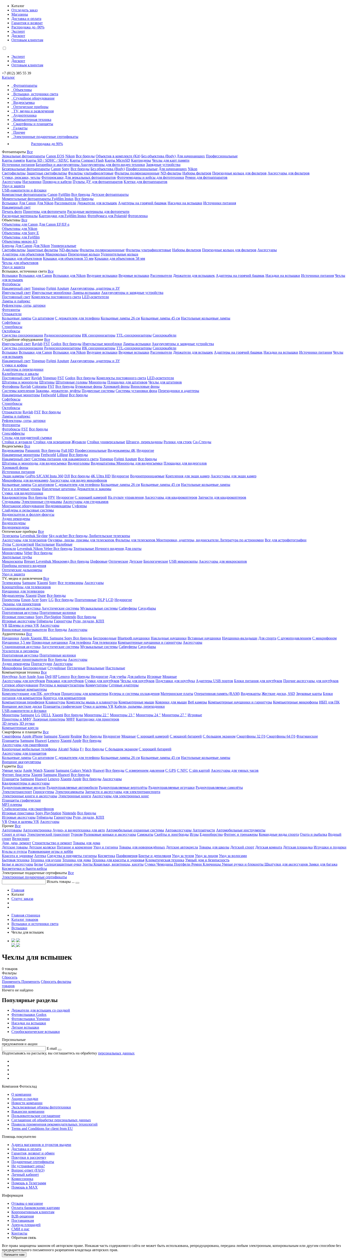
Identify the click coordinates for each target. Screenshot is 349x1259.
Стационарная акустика (21, 608)
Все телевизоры (70, 583)
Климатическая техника (164, 860)
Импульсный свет (16, 293)
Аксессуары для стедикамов (85, 502)
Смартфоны (11, 736)
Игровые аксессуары (19, 621)
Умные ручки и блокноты (243, 864)
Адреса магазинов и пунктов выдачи (41, 1145)
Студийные (56, 668)
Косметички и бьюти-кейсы (24, 869)
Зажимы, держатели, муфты (58, 391)
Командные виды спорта (279, 834)
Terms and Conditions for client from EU (42, 1129)
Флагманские (307, 736)
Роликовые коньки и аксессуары (110, 834)
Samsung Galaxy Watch (74, 770)
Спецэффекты (13, 433)
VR (4, 625)
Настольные (45, 544)
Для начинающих (191, 156)
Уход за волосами (233, 856)
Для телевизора (104, 642)
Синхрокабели (164, 335)
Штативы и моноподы (20, 382)
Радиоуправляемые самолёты (219, 787)
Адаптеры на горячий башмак (142, 203)
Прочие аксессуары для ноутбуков (311, 681)
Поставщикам (22, 1220)
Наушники (10, 638)
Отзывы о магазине (27, 1203)
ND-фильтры (170, 173)
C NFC (182, 770)
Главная (17, 890)
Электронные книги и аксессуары (29, 796)
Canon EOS (55, 156)
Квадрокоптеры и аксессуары (26, 783)
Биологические (155, 561)
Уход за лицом (206, 856)
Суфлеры (79, 506)
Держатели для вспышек (97, 203)
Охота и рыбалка (313, 834)
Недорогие (145, 450)
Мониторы (10, 715)
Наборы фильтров (196, 173)
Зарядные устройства (163, 165)
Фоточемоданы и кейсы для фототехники (150, 177)
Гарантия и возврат (27, 23)
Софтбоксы (11, 322)
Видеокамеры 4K (122, 450)
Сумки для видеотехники (22, 493)
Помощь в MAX (24, 1187)
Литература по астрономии (242, 540)
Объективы (22, 90)
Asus (40, 677)
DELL (46, 715)
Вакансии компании (27, 1111)
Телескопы (10, 536)
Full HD (67, 450)
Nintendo (69, 617)
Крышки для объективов (22, 258)
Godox (56, 344)
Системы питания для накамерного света (65, 459)
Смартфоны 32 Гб (250, 736)
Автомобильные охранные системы (135, 830)
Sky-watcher (59, 536)
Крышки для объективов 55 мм (68, 258)
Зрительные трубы (17, 557)
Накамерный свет (16, 207)
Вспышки (10, 203)
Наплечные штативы (59, 489)
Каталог (8, 77)
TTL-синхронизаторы (134, 335)
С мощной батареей (186, 736)
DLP (101, 600)
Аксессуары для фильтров (289, 173)
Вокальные (95, 668)
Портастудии (41, 664)
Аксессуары (11, 182)
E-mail (52, 1048)
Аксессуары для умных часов (235, 770)
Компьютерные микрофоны (295, 702)
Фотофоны (10, 386)
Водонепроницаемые (147, 476)
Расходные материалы (20, 216)
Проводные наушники (50, 642)
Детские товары (15, 847)
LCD (109, 600)
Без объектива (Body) (158, 156)
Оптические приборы (30, 107)
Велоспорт (20, 839)
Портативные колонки (57, 613)
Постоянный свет (16, 297)
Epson (26, 600)
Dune (42, 595)
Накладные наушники (169, 638)
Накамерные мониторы (21, 395)
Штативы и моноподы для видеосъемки (34, 463)
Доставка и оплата (26, 19)
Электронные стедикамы (41, 502)
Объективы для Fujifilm (21, 237)
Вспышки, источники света (35, 94)
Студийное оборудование (34, 98)
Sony (66, 169)
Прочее (19, 132)
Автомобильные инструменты (240, 830)
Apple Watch (32, 770)
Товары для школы (214, 847)
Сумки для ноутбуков (102, 681)
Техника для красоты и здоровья (118, 860)
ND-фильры (69, 250)
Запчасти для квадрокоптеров (222, 497)
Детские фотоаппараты (110, 194)
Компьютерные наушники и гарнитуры (150, 642)
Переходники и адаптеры (178, 391)
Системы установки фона (136, 391)
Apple (25, 638)
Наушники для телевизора (23, 591)
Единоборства (211, 834)
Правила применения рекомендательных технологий (54, 1124)
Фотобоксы (11, 284)
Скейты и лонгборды (171, 834)
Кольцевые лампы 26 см (120, 318)
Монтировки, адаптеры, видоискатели (188, 540)
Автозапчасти (204, 830)
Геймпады (45, 621)
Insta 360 (56, 476)
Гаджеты (20, 128)
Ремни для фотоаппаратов (206, 177)
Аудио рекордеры (16, 519)
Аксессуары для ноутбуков (23, 681)
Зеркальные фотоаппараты (23, 156)
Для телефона (80, 642)
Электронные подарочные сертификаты (45, 137)
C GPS (170, 770)
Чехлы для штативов (165, 382)
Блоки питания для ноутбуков (258, 681)
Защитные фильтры (42, 250)
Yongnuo (38, 288)
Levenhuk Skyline (34, 536)
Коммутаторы (96, 685)
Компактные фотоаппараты (24, 194)
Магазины (19, 14)
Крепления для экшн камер (187, 476)
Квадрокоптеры (14, 497)
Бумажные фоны (88, 386)
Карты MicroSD (117, 160)
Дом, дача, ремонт (16, 843)
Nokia (74, 749)
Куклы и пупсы (14, 851)
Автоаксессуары (178, 830)
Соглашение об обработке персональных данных (51, 1120)
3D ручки (27, 723)
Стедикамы (11, 502)
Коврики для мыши (171, 702)
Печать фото (12, 212)
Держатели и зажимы (94, 489)
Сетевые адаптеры (124, 685)
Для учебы (117, 677)
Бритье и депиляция (154, 856)
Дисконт (18, 36)
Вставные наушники (204, 638)
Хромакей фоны (116, 386)
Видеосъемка (24, 102)
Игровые (154, 677)
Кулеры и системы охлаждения (134, 694)
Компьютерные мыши (136, 702)
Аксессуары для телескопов (24, 540)
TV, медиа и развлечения (33, 111)
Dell (48, 677)
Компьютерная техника (32, 120)
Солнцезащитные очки (62, 864)
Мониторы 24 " (148, 715)
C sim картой (199, 770)
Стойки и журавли (17, 442)
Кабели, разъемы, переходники (139, 706)
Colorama (39, 386)
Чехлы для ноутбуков (137, 681)
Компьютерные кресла (20, 728)
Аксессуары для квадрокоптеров (171, 497)
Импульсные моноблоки (51, 293)
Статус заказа (22, 899)
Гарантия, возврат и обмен (33, 1153)
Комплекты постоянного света (56, 297)
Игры (194, 834)
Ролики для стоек (178, 442)
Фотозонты (11, 310)
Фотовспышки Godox (29, 1015)
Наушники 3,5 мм (16, 642)
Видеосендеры (14, 523)
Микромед (61, 561)
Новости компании (26, 1103)
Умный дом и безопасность (207, 860)
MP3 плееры (12, 805)
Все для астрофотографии (286, 540)
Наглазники (32, 182)
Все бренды (85, 156)
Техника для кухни (45, 860)
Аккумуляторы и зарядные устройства (132, 293)
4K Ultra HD (101, 476)
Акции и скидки (24, 1099)
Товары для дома (86, 843)
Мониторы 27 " (174, 715)
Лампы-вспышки (86, 293)
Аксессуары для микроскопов (223, 561)
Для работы (136, 677)
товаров (8, 986)
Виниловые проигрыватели (24, 630)
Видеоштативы (103, 463)
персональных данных (116, 1053)
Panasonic (32, 450)
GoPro (30, 476)
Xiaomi (42, 583)
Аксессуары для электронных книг (120, 796)
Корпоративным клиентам (32, 1212)
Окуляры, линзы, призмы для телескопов (81, 540)
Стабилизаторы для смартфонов (28, 809)
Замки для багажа (323, 864)
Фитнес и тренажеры (241, 834)
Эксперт (18, 31)
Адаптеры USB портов (214, 681)
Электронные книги (74, 796)
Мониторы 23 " (122, 715)
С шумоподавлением (294, 638)
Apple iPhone (32, 736)
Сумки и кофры (14, 365)
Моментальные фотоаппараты (27, 199)
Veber (48, 549)
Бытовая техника (15, 860)
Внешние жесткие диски (22, 706)
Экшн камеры (13, 476)
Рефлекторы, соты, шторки (24, 305)
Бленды (8, 246)
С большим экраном (219, 736)
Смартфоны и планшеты (33, 124)
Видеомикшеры (58, 506)
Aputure (63, 288)
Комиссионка (22, 1179)
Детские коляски (42, 847)
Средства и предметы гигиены (72, 856)
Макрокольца (56, 254)
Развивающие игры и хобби (50, 851)
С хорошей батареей (155, 749)
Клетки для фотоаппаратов (145, 182)
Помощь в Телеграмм (28, 1183)
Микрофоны (12, 668)
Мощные (169, 677)
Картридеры (141, 160)
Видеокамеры (13, 450)
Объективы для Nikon (19, 229)
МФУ (70, 719)
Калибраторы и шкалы (20, 374)
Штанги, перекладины (144, 442)
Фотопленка (138, 216)
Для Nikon (45, 203)
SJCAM (43, 476)
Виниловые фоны (145, 386)
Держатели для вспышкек (194, 276)
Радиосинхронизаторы (62, 335)
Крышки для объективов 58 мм (119, 258)
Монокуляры (12, 553)
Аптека (40, 856)
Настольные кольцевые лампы (205, 318)
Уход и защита (13, 186)
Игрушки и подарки (330, 847)
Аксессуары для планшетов (24, 753)
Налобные (64, 544)
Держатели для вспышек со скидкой (40, 1010)
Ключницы (212, 864)
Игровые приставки (18, 617)
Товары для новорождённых (142, 847)
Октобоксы (11, 331)
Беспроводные (105, 638)
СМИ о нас (20, 1229)
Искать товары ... (61, 882)
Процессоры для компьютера (84, 694)
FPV (51, 497)
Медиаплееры (13, 595)
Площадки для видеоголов (185, 463)
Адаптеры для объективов (23, 254)
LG (51, 600)
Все (30, 152)
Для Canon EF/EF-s (54, 224)
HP (54, 677)
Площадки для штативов (127, 382)
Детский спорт (242, 847)
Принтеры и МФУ (17, 719)
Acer (35, 600)
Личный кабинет (25, 1174)
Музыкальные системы (99, 608)
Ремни (197, 864)
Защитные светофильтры (47, 173)
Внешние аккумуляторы (21, 762)
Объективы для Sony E (20, 233)
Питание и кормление (74, 847)
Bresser (30, 561)
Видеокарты (251, 694)
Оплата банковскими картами (35, 1208)
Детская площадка (298, 847)
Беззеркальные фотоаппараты (26, 169)
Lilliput (62, 395)
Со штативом (43, 318)
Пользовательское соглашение (35, 1116)
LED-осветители (95, 297)
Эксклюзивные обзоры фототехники (41, 1107)
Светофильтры (14, 173)
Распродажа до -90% (27, 27)
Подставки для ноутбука (175, 681)
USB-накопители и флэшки (24, 190)
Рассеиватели (65, 203)
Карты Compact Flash (87, 160)
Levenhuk (25, 549)
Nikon (70, 156)
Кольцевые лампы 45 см (160, 318)
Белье (38, 864)
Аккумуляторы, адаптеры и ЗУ (95, 288)
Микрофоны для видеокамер (25, 480)
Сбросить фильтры (56, 982)
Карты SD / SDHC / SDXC (47, 160)
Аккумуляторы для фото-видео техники (112, 165)
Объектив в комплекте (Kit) (118, 156)
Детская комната (268, 847)
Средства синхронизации (22, 335)
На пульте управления (126, 497)
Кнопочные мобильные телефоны (29, 749)
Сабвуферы (128, 608)
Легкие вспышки (25, 1027)
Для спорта (267, 638)
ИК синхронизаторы (98, 335)
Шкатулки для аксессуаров (286, 864)
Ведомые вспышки (133, 276)
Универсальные (63, 246)
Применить (11, 982)
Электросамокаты (69, 792)
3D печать (10, 723)
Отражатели (12, 314)
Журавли (78, 442)
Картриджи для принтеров (97, 719)
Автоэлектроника (37, 830)
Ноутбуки (10, 677)
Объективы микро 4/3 (19, 241)
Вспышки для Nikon (69, 276)
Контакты (19, 1233)
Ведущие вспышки (102, 276)
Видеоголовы (79, 463)
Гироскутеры (43, 792)
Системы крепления (18, 391)
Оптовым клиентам (27, 40)
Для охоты (133, 549)
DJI (67, 476)
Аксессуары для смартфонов (25, 745)
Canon (56, 169)
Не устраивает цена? (28, 1166)
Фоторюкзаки (52, 177)
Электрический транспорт (48, 834)
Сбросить (9, 977)
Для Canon (27, 203)
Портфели (182, 864)
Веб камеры (197, 702)
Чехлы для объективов (20, 263)
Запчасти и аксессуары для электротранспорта (122, 792)
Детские (135, 561)
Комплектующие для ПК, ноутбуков (31, 694)
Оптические (118, 561)
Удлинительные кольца (119, 254)
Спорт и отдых (14, 834)
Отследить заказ (24, 10)
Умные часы (12, 770)
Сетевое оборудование (20, 685)
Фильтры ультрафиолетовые (90, 173)
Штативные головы (72, 382)
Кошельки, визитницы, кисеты (119, 864)
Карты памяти (13, 160)
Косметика (106, 856)
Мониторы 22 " (96, 715)
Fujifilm (64, 194)
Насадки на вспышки (185, 203)
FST (46, 344)
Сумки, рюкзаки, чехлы (21, 177)
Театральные (84, 549)
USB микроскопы (183, 561)
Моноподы (97, 382)
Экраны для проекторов (21, 604)
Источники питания (18, 165)
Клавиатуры (55, 702)
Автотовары (12, 830)
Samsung (29, 583)
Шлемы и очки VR (23, 625)
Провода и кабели (57, 182)
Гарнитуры (63, 621)
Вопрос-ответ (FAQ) (27, 1170)
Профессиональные (222, 156)
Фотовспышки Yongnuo (30, 1019)
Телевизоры (11, 583)
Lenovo (64, 677)
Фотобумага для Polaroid (107, 216)
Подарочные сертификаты (32, 1162)
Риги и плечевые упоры (21, 489)
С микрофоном (324, 638)
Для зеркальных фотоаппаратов (90, 177)
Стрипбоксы (12, 327)
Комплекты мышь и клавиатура (92, 702)
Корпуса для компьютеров (64, 698)
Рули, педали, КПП (88, 621)
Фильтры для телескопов (135, 540)
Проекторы (11, 600)
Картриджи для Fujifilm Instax (62, 216)
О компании (21, 1094)
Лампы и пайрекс (16, 301)
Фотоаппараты (25, 85)
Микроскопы (12, 561)
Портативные (86, 600)
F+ (82, 749)
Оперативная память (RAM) (217, 694)
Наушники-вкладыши (239, 638)
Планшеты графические (62, 706)
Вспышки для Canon (35, 276)
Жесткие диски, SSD (278, 694)
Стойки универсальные (106, 442)
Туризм (77, 834)
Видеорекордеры (15, 527)
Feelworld (48, 395)
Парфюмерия (126, 856)
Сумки (150, 864)
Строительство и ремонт (52, 843)
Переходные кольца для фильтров (239, 173)
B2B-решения (22, 1216)
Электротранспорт (17, 792)
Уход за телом (183, 856)
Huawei (41, 741)
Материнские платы (176, 694)
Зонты (88, 864)
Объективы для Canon (20, 224)
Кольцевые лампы (16, 318)
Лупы (6, 544)
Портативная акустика (20, 613)
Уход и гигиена (105, 847)
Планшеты (10, 741)
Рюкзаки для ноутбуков (65, 681)
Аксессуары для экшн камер (233, 476)
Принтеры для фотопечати (44, 212)
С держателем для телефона (77, 318)
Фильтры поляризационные (137, 173)
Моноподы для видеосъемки (139, 463)
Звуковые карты (309, 694)
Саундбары (147, 608)
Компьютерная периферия (23, 702)
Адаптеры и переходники (22, 369)
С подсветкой (23, 544)
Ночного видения (109, 549)
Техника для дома (76, 860)
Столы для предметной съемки (27, 438)
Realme (76, 736)
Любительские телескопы (109, 536)
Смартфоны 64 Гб (280, 736)
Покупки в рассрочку (28, 1157)
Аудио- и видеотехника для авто (78, 830)
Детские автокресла (182, 847)
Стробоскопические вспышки (35, 1032)
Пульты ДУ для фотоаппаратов (98, 182)
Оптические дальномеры (22, 570)
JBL (46, 638)
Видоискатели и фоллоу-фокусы (28, 514)
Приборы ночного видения (24, 566)
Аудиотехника (25, 115)
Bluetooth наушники (134, 638)
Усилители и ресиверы (20, 651)
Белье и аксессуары (17, 864)
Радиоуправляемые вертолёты (123, 787)
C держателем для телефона (77, 485)
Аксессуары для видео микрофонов (78, 480)
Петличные (76, 668)
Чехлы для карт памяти (170, 160)
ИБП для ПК (329, 702)
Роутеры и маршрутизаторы (62, 685)
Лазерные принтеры (49, 719)
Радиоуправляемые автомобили (72, 787)
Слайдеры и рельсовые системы (28, 510)
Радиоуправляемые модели (24, 787)
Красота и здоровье (17, 856)
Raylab (37, 344)
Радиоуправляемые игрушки (171, 787)
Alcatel (63, 749)
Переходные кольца (84, 254)
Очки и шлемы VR (98, 706)
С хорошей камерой (91, 497)
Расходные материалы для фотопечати (98, 212)
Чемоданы (165, 864)
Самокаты (145, 834)
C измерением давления (144, 770)
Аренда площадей (26, 1225)
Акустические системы (60, 608)
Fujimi (51, 288)
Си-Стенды (202, 442)
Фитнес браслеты (16, 775)
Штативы (47, 382)
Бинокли (9, 549)
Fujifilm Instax (63, 199)
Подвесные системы (98, 391)
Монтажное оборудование (23, 506)
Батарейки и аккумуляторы (58, 165)
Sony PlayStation (48, 617)
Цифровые (99, 561)
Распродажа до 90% (47, 144)
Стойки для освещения (52, 442)
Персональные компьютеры (24, 689)
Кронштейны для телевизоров (26, 587)
